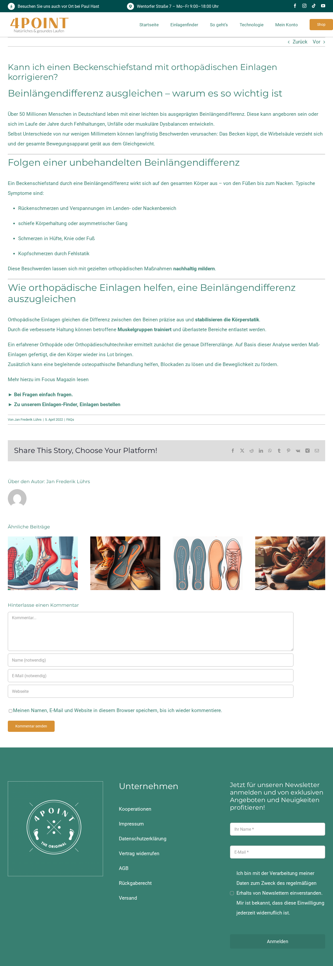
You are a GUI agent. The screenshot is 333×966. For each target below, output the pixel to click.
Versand (128, 898)
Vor (316, 42)
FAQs (70, 419)
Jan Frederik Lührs (28, 419)
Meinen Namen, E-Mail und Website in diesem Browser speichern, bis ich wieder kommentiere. (117, 710)
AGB (124, 868)
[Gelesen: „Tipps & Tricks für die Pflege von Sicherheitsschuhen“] (290, 563)
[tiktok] (314, 6)
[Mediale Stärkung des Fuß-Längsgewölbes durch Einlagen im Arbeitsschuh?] (125, 563)
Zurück (300, 42)
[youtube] (323, 6)
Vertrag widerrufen (139, 853)
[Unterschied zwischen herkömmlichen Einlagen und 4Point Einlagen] (208, 563)
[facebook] (295, 6)
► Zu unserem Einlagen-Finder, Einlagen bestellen (64, 404)
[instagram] (304, 6)
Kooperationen (135, 809)
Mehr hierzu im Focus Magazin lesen (48, 379)
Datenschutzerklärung (142, 839)
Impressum (131, 824)
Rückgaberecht (135, 883)
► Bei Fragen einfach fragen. (40, 395)
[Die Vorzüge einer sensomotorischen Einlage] (43, 563)
